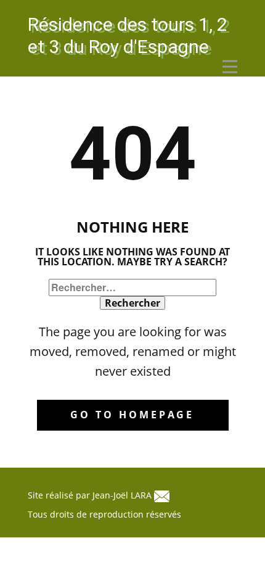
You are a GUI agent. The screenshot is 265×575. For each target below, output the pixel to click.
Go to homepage (132, 414)
